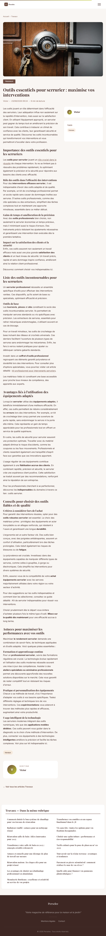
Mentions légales (48, 921)
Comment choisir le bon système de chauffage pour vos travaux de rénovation (28, 820)
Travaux (14, 16)
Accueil (6, 16)
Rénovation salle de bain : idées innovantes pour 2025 (26, 838)
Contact (61, 921)
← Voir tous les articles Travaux (18, 786)
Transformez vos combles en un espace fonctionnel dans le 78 (74, 820)
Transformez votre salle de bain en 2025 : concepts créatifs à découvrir (25, 846)
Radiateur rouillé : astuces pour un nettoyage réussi (27, 829)
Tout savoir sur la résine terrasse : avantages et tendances (77, 855)
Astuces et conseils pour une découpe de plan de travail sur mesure (27, 855)
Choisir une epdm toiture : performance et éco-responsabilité (76, 838)
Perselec (53, 903)
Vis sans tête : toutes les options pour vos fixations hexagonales (75, 829)
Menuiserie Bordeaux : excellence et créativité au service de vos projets (28, 881)
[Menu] (99, 4)
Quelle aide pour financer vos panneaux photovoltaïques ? (75, 872)
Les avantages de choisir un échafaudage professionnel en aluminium (25, 872)
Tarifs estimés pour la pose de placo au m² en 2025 (77, 846)
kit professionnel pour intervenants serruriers (34, 370)
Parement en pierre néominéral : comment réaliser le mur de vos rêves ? (76, 863)
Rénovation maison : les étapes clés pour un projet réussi (26, 863)
